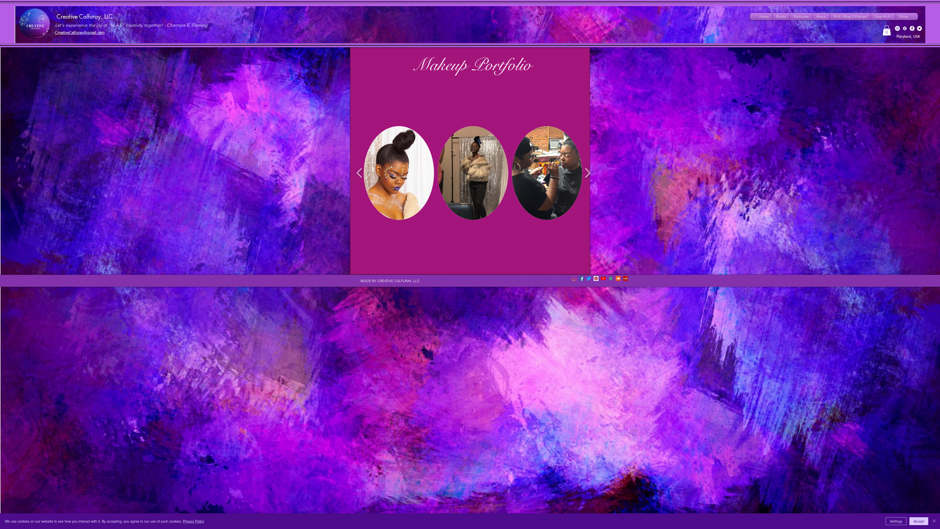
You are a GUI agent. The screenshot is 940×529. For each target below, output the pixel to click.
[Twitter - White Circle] (919, 28)
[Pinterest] (904, 28)
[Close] (934, 521)
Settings (896, 521)
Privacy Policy (193, 521)
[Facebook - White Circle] (912, 28)
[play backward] (359, 173)
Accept (919, 521)
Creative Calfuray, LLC (85, 16)
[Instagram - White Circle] (897, 28)
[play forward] (587, 173)
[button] (886, 30)
